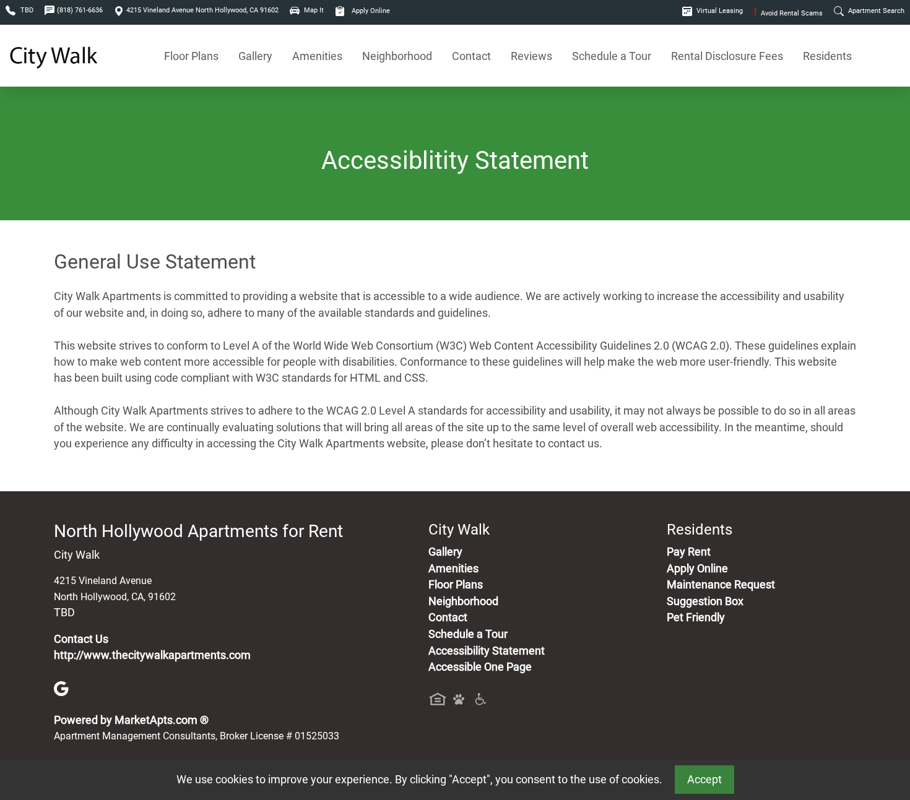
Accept (704, 779)
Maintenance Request (721, 584)
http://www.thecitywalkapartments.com (152, 655)
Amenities (317, 55)
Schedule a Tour (611, 55)
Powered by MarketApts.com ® (131, 720)
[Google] (61, 688)
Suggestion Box (705, 601)
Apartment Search (875, 11)
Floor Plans (191, 55)
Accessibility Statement (486, 651)
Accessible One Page (480, 667)
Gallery (255, 55)
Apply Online (370, 11)
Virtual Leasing (719, 11)
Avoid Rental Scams (788, 13)
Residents (827, 55)
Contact (471, 55)
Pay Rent (689, 552)
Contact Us (81, 639)
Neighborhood (397, 55)
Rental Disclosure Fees (727, 55)
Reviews (531, 55)
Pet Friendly (696, 617)
